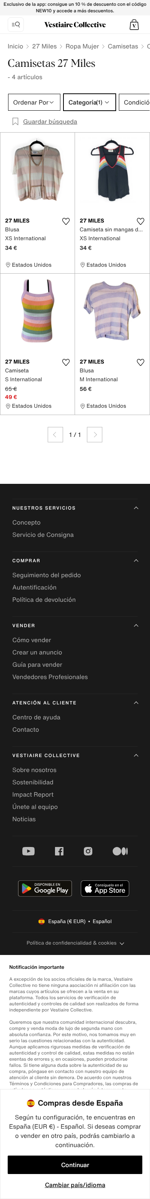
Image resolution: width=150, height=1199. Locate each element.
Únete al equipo (35, 806)
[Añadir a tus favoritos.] (65, 221)
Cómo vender (31, 639)
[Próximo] (94, 434)
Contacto (25, 729)
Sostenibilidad (32, 782)
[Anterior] (55, 434)
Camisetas (123, 46)
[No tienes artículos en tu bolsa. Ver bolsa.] (134, 24)
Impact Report (32, 794)
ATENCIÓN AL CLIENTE (44, 703)
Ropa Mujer (82, 46)
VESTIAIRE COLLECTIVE (46, 755)
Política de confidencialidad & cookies (71, 943)
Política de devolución (44, 599)
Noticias (24, 819)
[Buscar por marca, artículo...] (16, 24)
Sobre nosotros (34, 769)
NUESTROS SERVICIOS (44, 508)
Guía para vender (37, 664)
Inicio (15, 46)
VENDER (23, 626)
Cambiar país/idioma (75, 1184)
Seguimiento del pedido (46, 575)
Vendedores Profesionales (50, 676)
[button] (134, 24)
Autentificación (34, 587)
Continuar (75, 1164)
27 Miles (44, 46)
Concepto (26, 522)
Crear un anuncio (37, 652)
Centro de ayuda (36, 717)
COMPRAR (26, 561)
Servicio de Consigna (43, 534)
